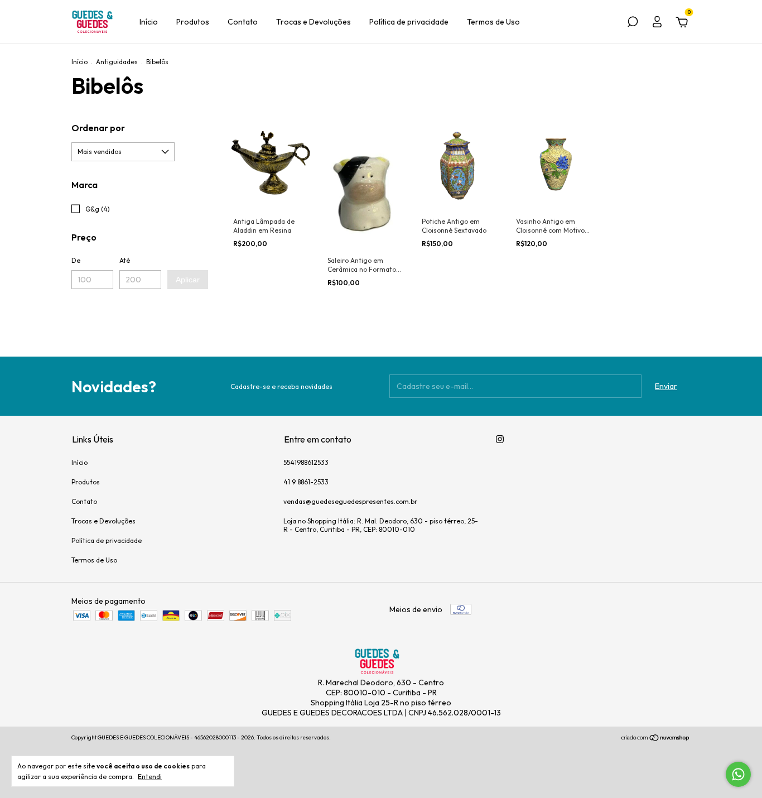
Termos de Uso (493, 22)
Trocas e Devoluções (313, 22)
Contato (243, 22)
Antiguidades (117, 61)
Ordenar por (98, 127)
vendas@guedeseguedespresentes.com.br (350, 501)
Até (124, 260)
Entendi (150, 776)
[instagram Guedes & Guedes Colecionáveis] (499, 439)
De (75, 260)
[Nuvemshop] (656, 739)
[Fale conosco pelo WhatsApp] (738, 774)
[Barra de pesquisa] (632, 23)
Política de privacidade (408, 22)
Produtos (192, 22)
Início (148, 22)
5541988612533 (306, 462)
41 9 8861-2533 (306, 482)
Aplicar (188, 279)
